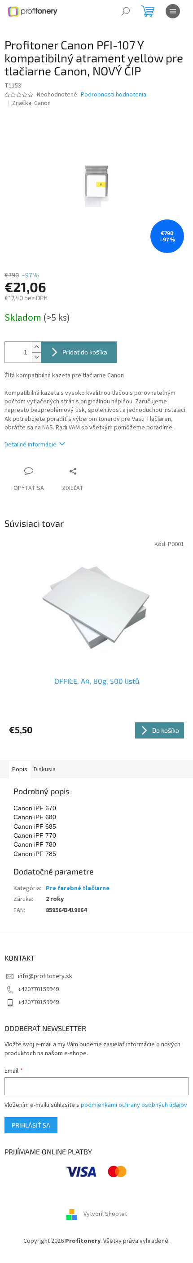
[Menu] (173, 11)
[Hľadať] (126, 11)
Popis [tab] (19, 769)
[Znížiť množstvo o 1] (36, 357)
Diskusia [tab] (45, 769)
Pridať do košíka (84, 352)
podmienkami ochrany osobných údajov (134, 1105)
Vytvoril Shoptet (105, 1214)
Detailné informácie (30, 444)
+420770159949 (38, 989)
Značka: (31, 103)
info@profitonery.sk (45, 976)
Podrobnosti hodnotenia (113, 95)
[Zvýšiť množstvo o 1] (36, 347)
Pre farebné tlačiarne (78, 888)
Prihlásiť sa (31, 1125)
